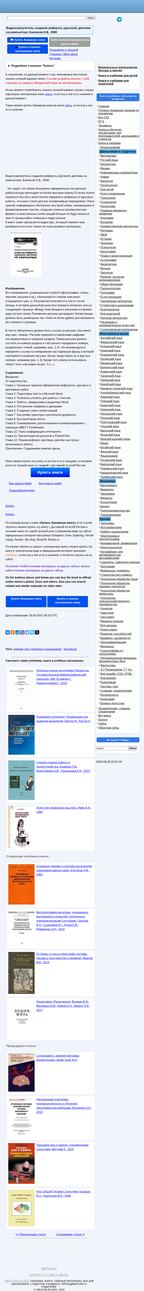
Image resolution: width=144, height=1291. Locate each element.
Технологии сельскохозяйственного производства (114, 601)
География (107, 292)
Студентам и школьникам (116, 305)
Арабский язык (110, 396)
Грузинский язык (111, 460)
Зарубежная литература (116, 301)
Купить (9, 505)
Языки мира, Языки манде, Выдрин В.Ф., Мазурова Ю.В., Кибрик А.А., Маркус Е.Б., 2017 (63, 1006)
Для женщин (108, 625)
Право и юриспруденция (116, 255)
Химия (104, 176)
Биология (106, 181)
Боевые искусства (112, 703)
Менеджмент (108, 485)
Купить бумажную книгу (26, 598)
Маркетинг (107, 489)
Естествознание (111, 296)
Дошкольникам (110, 147)
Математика (108, 155)
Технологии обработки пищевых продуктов (114, 585)
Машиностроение (111, 621)
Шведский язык (110, 430)
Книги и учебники (109, 143)
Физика (105, 168)
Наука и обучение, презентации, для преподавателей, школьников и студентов (118, 134)
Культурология (109, 309)
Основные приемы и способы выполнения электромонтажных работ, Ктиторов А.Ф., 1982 (64, 870)
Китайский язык (110, 447)
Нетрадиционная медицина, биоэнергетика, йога (118, 660)
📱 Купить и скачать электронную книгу (28, 48)
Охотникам (107, 566)
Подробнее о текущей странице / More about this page (63, 54)
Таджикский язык (111, 476)
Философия (108, 251)
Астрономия (108, 260)
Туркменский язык (112, 468)
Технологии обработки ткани (119, 579)
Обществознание (111, 284)
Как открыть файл (50, 483)
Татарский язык (110, 375)
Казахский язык (110, 405)
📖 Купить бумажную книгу (27, 39)
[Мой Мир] (17, 632)
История (106, 238)
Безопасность (109, 694)
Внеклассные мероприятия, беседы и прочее (118, 69)
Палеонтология (110, 288)
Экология (106, 272)
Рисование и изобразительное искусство (117, 324)
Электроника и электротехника (109, 537)
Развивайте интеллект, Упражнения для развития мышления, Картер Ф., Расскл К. (63, 719)
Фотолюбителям (111, 527)
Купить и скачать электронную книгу (67, 600)
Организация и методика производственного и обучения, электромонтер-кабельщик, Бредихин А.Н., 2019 (64, 1106)
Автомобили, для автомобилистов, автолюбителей (111, 555)
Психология (108, 247)
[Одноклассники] (12, 632)
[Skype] (32, 632)
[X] (37, 632)
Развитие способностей (115, 633)
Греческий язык (110, 409)
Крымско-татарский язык (116, 388)
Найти (102, 723)
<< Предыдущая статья (30, 1234)
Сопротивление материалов (119, 329)
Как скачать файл (20, 483)
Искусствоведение (112, 193)
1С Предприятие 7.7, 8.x (116, 669)
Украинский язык (111, 363)
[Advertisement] (35, 144)
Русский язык (109, 159)
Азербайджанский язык (115, 392)
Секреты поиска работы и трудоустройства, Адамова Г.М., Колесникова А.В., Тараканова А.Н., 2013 (63, 766)
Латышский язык (111, 413)
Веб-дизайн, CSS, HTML (116, 673)
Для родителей (110, 313)
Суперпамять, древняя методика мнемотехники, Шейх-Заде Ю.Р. (57, 1057)
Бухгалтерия (108, 502)
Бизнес (105, 506)
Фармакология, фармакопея (118, 543)
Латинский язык (110, 358)
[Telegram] (27, 632)
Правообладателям (21, 490)
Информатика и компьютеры (119, 172)
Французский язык (112, 342)
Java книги (107, 616)
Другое (102, 719)
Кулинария (107, 699)
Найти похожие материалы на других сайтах (70, 41)
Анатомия (106, 217)
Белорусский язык (112, 367)
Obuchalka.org (17, 1280)
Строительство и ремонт (116, 574)
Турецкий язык (109, 401)
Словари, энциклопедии (116, 690)
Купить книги (50, 472)
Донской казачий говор (115, 439)
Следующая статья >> (70, 1234)
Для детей (107, 189)
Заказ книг (107, 612)
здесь (48, 94)
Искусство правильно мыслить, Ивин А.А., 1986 (63, 809)
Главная (103, 106)
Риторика (106, 230)
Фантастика (108, 665)
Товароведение (110, 514)
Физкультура (108, 264)
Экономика (107, 493)
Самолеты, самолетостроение (120, 562)
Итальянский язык (112, 354)
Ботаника (106, 222)
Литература (108, 164)
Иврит (104, 443)
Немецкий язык (110, 350)
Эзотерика (107, 523)
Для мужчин (108, 678)
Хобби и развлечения (114, 531)
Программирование (113, 642)
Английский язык (111, 337)
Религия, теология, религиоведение (112, 278)
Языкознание (109, 455)
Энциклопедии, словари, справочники (114, 710)
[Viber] (22, 632)
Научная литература (113, 317)
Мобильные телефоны (115, 570)
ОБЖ (103, 234)
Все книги (104, 715)
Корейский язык (110, 384)
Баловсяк (70, 649)
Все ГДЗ (103, 117)
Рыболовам (108, 682)
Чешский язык (109, 426)
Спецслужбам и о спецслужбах (111, 652)
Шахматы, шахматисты (115, 638)
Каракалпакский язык (114, 472)
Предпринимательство (115, 510)
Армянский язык (111, 371)
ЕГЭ (101, 121)
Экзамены (105, 125)
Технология (108, 197)
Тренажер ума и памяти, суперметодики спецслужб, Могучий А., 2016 (62, 1147)
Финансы (106, 497)
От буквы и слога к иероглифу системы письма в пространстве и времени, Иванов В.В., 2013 (64, 958)
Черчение (106, 243)
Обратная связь (108, 727)
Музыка (105, 268)
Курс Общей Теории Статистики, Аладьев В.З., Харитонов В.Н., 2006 (63, 1193)
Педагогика (107, 206)
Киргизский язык (111, 464)
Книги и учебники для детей (118, 75)
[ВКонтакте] (7, 632)
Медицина (107, 646)
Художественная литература (119, 226)
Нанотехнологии (111, 547)
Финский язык (109, 451)
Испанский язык (110, 346)
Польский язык (110, 417)
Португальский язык (113, 422)
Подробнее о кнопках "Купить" (33, 65)
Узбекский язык (110, 380)
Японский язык (110, 434)
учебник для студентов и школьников (37, 649)
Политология (108, 185)
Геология (106, 608)
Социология (108, 202)
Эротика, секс (109, 686)
